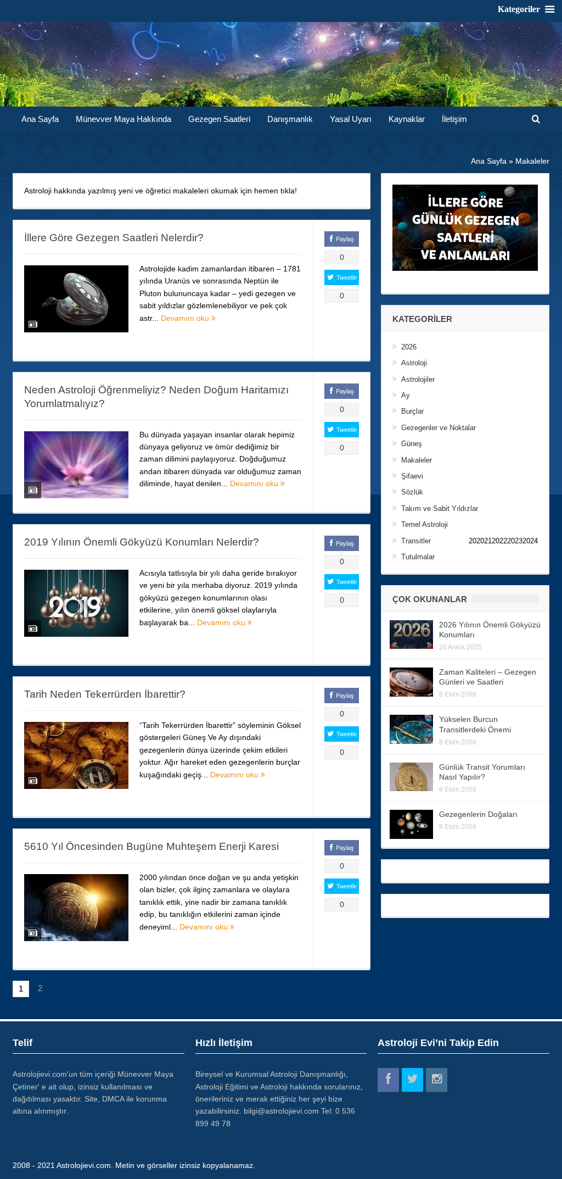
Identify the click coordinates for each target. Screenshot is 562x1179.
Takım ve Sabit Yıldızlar (439, 508)
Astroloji (414, 363)
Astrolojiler (418, 379)
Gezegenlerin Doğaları (478, 814)
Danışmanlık (290, 119)
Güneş (411, 444)
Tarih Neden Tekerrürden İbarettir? (105, 694)
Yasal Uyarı (351, 119)
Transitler (416, 541)
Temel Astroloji (424, 524)
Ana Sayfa (40, 119)
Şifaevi (412, 476)
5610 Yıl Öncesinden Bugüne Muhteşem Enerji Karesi (151, 846)
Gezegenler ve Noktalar (438, 428)
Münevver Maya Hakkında (123, 119)
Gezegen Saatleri (219, 119)
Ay (405, 395)
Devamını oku (186, 318)
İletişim (454, 119)
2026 (409, 347)
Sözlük (412, 492)
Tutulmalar (418, 557)
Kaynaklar (407, 119)
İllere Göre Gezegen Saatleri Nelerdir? (114, 237)
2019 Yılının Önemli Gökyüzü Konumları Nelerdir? (141, 542)
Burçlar (412, 411)
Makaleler (416, 460)
